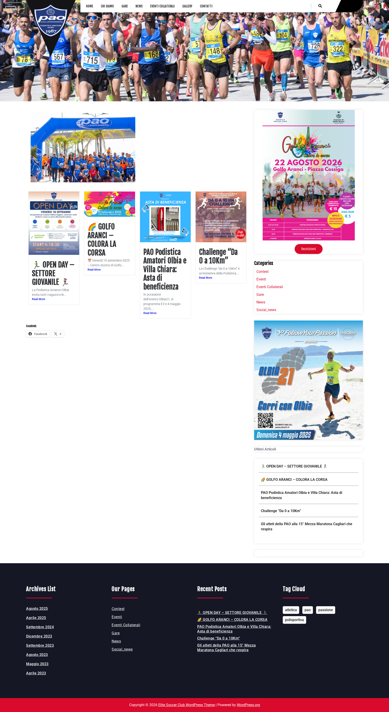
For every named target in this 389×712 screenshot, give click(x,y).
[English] (377, 6)
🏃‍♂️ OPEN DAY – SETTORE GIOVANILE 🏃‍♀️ (53, 273)
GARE (125, 6)
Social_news (266, 310)
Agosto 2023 (37, 655)
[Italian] (383, 6)
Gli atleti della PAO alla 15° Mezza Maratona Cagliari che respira (306, 526)
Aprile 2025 (36, 618)
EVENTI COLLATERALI (162, 6)
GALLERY (187, 6)
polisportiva (294, 620)
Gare (260, 294)
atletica (291, 610)
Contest (262, 271)
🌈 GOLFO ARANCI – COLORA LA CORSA (102, 239)
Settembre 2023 (40, 645)
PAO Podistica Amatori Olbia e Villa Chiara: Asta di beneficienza (164, 269)
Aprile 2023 (36, 673)
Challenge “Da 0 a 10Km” (218, 256)
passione (325, 610)
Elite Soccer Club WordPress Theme (186, 705)
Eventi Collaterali (269, 287)
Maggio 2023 (37, 664)
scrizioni (308, 249)
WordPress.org (248, 705)
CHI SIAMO (107, 6)
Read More (38, 299)
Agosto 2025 (37, 608)
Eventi (261, 279)
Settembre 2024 (40, 627)
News (260, 302)
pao (308, 610)
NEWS (139, 6)
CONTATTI (206, 6)
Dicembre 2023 (39, 636)
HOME (89, 6)
